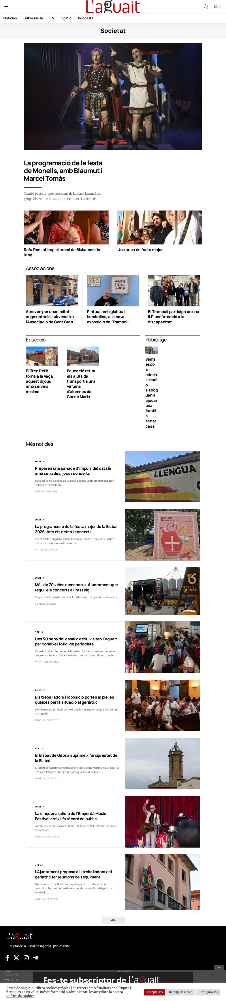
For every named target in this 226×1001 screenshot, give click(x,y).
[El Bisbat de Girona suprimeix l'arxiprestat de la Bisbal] (162, 763)
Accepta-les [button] (155, 992)
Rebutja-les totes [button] (180, 992)
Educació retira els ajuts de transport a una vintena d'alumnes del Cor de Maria (81, 383)
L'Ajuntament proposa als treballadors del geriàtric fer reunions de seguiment (73, 874)
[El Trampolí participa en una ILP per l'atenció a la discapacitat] (174, 290)
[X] (16, 958)
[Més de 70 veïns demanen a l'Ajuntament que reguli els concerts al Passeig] (162, 591)
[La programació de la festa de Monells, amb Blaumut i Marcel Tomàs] (113, 96)
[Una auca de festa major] (159, 227)
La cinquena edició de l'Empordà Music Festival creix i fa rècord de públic (70, 816)
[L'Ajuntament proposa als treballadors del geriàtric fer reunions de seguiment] (162, 882)
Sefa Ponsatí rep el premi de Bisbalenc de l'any (62, 252)
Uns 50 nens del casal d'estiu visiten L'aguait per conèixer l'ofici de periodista (76, 641)
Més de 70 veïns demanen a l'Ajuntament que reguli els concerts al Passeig (76, 587)
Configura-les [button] (208, 992)
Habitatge (156, 339)
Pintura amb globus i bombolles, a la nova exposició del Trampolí (107, 316)
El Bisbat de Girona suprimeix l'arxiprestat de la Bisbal (76, 758)
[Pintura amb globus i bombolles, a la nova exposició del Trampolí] (113, 290)
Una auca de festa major (140, 249)
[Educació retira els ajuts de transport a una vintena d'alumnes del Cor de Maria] (83, 356)
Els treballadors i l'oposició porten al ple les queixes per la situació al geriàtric (74, 699)
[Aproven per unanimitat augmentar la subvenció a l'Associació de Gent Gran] (52, 290)
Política (40, 690)
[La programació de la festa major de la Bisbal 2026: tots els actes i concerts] (162, 535)
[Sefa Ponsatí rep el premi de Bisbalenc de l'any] (66, 227)
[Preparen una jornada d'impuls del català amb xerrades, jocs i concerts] (162, 476)
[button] (8, 6)
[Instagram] (26, 958)
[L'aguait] (112, 6)
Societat (40, 461)
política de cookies (20, 996)
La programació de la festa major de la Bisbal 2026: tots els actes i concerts (76, 529)
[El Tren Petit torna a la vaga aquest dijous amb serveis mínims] (42, 356)
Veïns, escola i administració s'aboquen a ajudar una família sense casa (151, 392)
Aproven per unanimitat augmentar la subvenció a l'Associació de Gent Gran (50, 316)
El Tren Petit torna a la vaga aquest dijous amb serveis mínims (39, 381)
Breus (39, 632)
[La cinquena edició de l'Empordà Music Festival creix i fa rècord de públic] (162, 822)
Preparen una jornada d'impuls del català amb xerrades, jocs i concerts (73, 471)
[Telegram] (35, 958)
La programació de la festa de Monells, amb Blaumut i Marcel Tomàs (63, 170)
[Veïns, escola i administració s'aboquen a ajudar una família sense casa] (151, 350)
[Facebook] (7, 958)
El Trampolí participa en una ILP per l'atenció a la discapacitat (173, 316)
